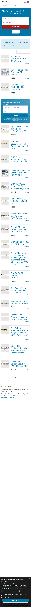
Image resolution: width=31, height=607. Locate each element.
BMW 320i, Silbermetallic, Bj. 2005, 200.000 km (19, 159)
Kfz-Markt (5, 18)
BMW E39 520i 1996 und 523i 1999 (20, 242)
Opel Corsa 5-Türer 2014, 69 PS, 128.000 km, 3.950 (19, 128)
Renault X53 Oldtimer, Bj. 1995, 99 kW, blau (19, 58)
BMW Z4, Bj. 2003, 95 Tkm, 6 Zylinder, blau (19, 303)
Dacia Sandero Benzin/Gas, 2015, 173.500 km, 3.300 (19, 363)
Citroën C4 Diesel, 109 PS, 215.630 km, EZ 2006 (20, 275)
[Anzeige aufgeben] (22, 2)
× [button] (29, 578)
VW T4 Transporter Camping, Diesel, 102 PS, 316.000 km (20, 71)
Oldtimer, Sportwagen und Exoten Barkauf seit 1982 (19, 144)
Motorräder (4, 397)
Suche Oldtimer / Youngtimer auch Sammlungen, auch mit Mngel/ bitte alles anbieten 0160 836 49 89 (19, 258)
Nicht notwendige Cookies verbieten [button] (15, 604)
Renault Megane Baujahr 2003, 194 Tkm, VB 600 (19, 229)
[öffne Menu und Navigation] (27, 2)
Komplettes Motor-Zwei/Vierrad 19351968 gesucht (19, 215)
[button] (16, 31)
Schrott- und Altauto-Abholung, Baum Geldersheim (19, 316)
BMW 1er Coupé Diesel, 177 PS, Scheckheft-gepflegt (20, 185)
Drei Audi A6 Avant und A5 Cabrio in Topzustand (19, 289)
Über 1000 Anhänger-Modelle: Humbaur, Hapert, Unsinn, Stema (19, 348)
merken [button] (27, 62)
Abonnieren (15, 115)
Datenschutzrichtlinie (19, 117)
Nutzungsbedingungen (8, 118)
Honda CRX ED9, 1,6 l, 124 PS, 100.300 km (20, 200)
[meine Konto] (25, 2)
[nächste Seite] (15, 377)
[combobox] (15, 23)
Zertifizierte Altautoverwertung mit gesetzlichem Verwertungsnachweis (20, 332)
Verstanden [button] (15, 600)
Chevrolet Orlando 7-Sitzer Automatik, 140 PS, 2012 (20, 172)
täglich (5, 110)
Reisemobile (22, 395)
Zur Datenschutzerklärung (15, 588)
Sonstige (11, 397)
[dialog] (15, 592)
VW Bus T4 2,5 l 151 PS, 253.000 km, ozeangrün (20, 86)
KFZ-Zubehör (14, 395)
